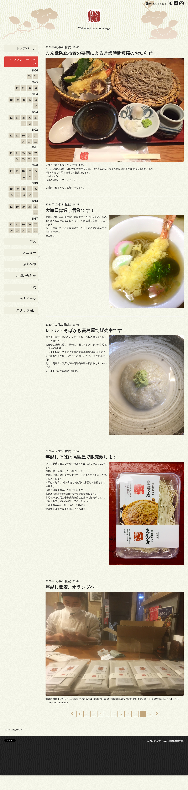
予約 (33, 287)
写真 (33, 241)
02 (35, 106)
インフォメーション (22, 61)
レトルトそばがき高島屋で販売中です (84, 330)
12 (17, 88)
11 (23, 88)
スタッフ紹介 (26, 310)
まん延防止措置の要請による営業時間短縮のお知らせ (99, 53)
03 (29, 76)
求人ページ (28, 299)
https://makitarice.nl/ (58, 702)
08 (29, 88)
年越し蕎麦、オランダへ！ (72, 587)
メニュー (29, 252)
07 (35, 135)
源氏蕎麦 (158, 741)
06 (35, 88)
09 (17, 99)
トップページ (26, 48)
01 (35, 76)
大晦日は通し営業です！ (70, 210)
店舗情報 (29, 264)
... (149, 714)
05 (29, 99)
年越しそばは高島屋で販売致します (81, 456)
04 (23, 123)
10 (11, 99)
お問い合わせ (26, 276)
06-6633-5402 (157, 3)
